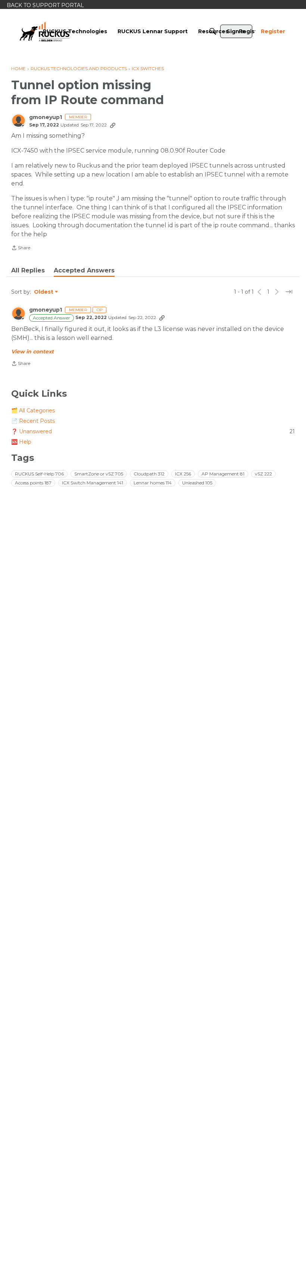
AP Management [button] (223, 474)
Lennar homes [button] (153, 482)
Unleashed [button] (197, 482)
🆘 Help (21, 441)
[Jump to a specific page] (289, 292)
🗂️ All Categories (33, 410)
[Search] (212, 31)
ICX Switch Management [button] (92, 482)
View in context (32, 351)
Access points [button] (33, 482)
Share (20, 248)
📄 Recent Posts (33, 421)
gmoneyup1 (45, 117)
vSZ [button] (263, 474)
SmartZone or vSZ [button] (98, 474)
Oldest (44, 292)
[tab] (28, 270)
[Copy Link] (112, 125)
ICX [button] (183, 474)
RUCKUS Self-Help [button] (39, 474)
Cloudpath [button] (149, 474)
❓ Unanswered (153, 431)
